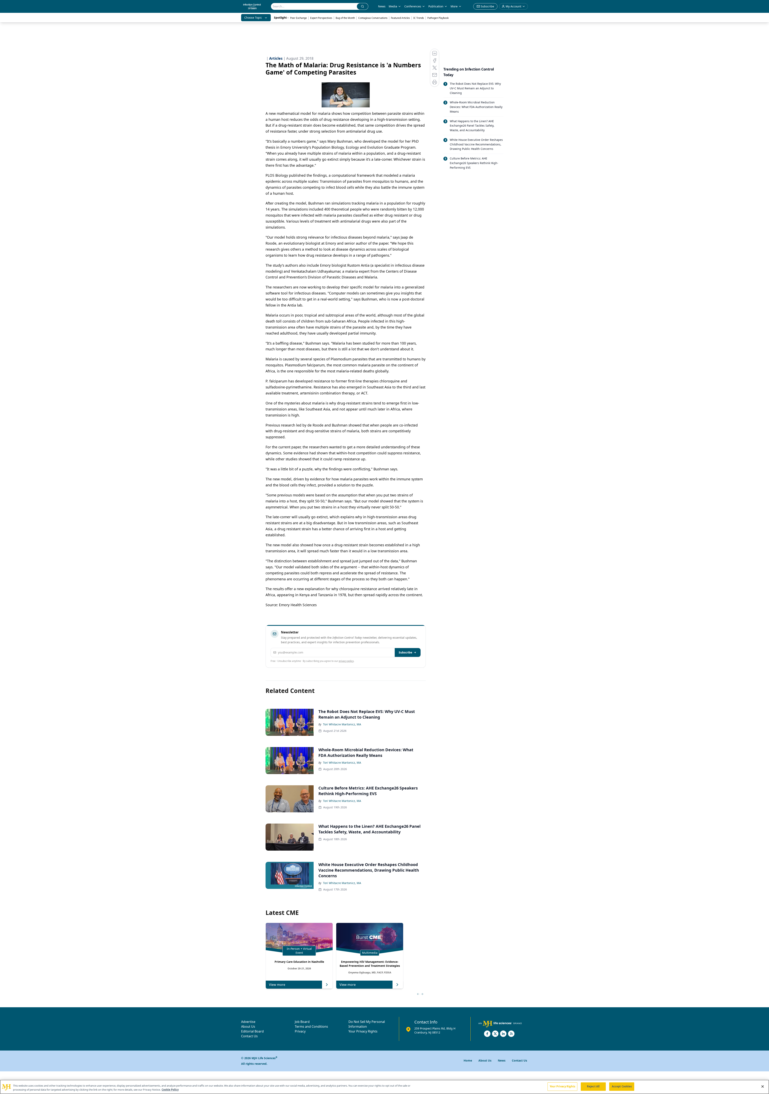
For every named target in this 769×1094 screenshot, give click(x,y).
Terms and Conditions (311, 1026)
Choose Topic (253, 17)
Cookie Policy (170, 1089)
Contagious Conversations (373, 18)
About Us (248, 1026)
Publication (435, 6)
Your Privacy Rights (362, 1031)
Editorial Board (252, 1031)
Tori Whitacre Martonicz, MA (342, 724)
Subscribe (405, 652)
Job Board (302, 1021)
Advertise (248, 1021)
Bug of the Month (345, 18)
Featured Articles (400, 18)
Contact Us (249, 1036)
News (382, 6)
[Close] (762, 1086)
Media (393, 6)
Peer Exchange (298, 18)
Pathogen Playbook (438, 18)
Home (468, 1060)
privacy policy (346, 661)
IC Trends (418, 18)
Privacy (300, 1031)
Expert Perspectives (321, 18)
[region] (384, 1087)
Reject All (593, 1086)
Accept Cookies (622, 1086)
